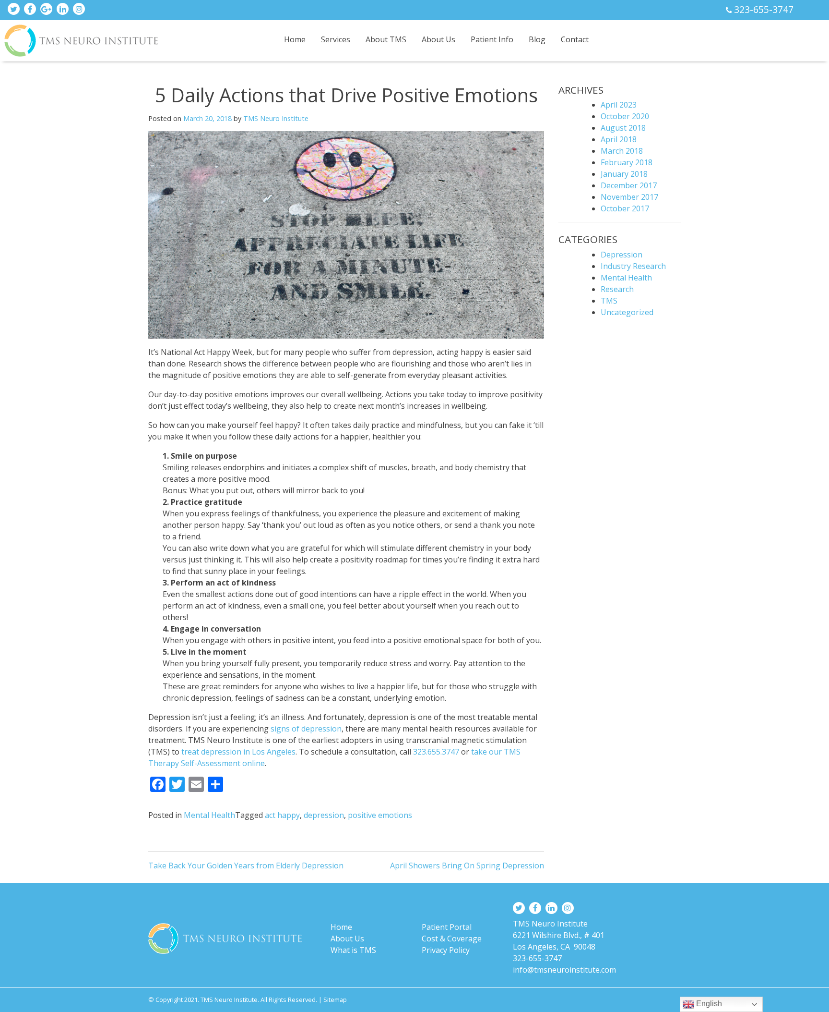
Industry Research (633, 266)
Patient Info (492, 39)
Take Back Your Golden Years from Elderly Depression (245, 865)
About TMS (386, 39)
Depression (621, 254)
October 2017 (625, 208)
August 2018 (623, 127)
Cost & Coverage (452, 938)
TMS (609, 300)
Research (617, 289)
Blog (537, 39)
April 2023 (619, 104)
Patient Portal (447, 927)
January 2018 (624, 174)
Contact (575, 39)
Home (295, 39)
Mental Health (209, 815)
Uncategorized (627, 312)
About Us (438, 39)
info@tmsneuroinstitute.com (564, 969)
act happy (282, 815)
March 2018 (622, 151)
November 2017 (629, 197)
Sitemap (335, 999)
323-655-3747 (763, 9)
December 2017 (629, 185)
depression (324, 815)
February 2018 (626, 162)
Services (335, 39)
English (708, 1004)
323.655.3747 (436, 751)
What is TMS (353, 950)
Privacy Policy (446, 950)
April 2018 (619, 139)
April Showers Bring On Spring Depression (467, 865)
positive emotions (380, 815)
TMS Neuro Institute (275, 118)
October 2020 (625, 116)
